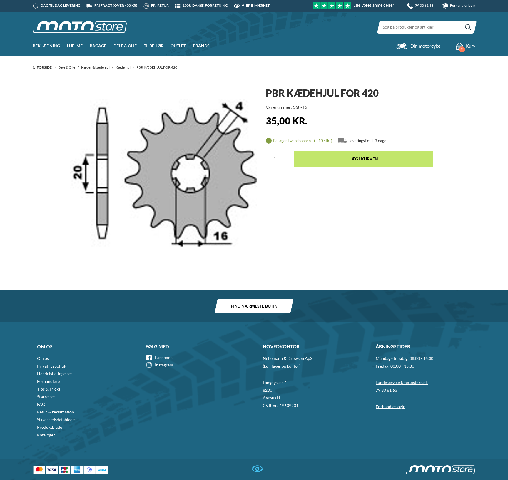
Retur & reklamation (55, 411)
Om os (43, 358)
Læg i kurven (363, 158)
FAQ (41, 404)
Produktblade (49, 427)
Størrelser (46, 396)
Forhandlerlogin (462, 5)
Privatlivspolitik (51, 365)
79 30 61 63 (386, 390)
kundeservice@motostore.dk (402, 382)
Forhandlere (48, 381)
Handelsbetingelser (54, 373)
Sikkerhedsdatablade (56, 419)
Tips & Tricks (48, 388)
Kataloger (46, 434)
